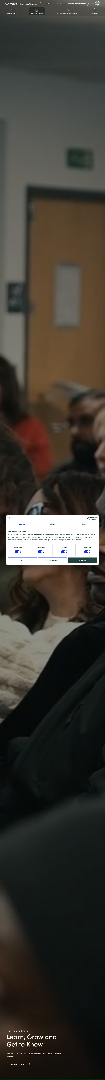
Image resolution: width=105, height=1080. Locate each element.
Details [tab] (52, 524)
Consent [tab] (22, 524)
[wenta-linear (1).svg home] (11, 4)
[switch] (41, 551)
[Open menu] (98, 4)
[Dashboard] (93, 4)
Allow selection (52, 560)
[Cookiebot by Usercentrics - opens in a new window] (88, 518)
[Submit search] (58, 3)
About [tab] (83, 524)
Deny (22, 560)
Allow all (82, 560)
